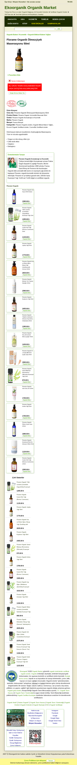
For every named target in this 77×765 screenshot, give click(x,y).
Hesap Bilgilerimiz (16, 743)
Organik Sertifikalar (56, 705)
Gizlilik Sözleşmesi (15, 738)
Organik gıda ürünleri (14, 690)
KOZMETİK (33, 19)
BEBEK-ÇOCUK (59, 19)
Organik (33, 674)
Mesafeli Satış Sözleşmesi (15, 730)
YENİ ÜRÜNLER (37, 23)
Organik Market (37, 671)
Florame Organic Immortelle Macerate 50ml (32, 115)
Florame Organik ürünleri (24, 125)
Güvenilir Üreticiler (42, 12)
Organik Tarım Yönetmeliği (24, 693)
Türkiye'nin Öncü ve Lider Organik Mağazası (19, 12)
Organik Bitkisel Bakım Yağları (39, 34)
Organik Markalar (39, 705)
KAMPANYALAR (54, 23)
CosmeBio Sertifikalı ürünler (38, 127)
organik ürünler (25, 674)
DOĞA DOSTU (13, 23)
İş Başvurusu (35, 718)
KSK (47, 705)
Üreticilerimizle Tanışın (16, 155)
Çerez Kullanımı (15, 745)
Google (55, 715)
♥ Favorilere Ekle (14, 75)
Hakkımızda (35, 710)
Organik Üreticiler (26, 705)
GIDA (23, 19)
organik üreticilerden (56, 671)
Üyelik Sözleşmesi (15, 740)
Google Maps (55, 718)
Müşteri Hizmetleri (35, 723)
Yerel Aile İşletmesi (22, 14)
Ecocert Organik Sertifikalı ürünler (18, 127)
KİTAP (24, 23)
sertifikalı (66, 671)
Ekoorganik (23, 671)
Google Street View (55, 721)
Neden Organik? (23, 702)
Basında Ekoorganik (35, 715)
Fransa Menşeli (18, 122)
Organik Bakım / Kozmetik (16, 34)
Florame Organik (17, 120)
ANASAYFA (12, 19)
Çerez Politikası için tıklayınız (35, 760)
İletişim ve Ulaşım (35, 721)
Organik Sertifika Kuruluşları (26, 695)
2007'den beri (9, 14)
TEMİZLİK (45, 19)
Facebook (55, 713)
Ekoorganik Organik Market (30, 7)
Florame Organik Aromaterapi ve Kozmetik (26, 117)
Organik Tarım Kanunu (37, 702)
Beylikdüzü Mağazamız (35, 713)
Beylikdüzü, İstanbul (36, 14)
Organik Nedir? (12, 702)
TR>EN (69, 2)
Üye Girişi (8, 2)
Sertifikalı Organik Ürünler (58, 12)
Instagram (55, 710)
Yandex (55, 723)
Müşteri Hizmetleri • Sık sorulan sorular (26, 2)
